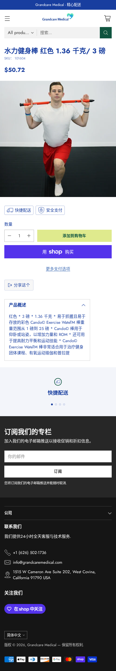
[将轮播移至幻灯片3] (60, 404)
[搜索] (106, 32)
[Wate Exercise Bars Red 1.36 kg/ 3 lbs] (58, 139)
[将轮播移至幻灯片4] (64, 404)
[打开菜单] (7, 18)
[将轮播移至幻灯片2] (56, 404)
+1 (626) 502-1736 (29, 553)
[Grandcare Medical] (58, 18)
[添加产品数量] (29, 236)
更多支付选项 (58, 269)
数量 (8, 224)
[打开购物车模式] (107, 18)
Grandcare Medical (41, 644)
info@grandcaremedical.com (37, 562)
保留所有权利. (73, 644)
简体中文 (14, 635)
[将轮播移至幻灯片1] (52, 404)
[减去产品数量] (9, 236)
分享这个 (22, 285)
